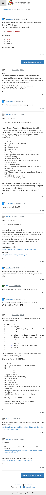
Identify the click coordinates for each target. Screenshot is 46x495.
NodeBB (22, 487)
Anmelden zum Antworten (32, 62)
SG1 (7, 286)
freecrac (8, 70)
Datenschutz (18, 485)
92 (6, 419)
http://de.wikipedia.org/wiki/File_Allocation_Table (19, 249)
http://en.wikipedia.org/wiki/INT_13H (14, 255)
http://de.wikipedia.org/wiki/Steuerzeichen (17, 460)
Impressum (28, 485)
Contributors (30, 487)
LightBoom (9, 19)
